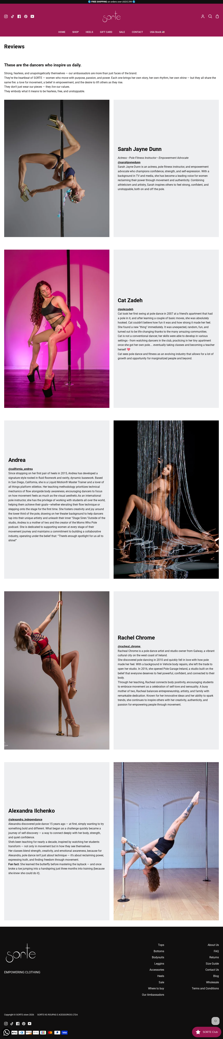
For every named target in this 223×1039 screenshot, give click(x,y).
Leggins (159, 963)
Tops (161, 945)
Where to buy (156, 988)
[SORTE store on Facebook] (18, 1023)
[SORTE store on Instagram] (6, 1023)
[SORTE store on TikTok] (12, 1023)
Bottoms (159, 951)
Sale (161, 982)
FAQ (216, 951)
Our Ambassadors (153, 994)
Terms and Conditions (205, 988)
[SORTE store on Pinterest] (23, 1023)
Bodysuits (158, 957)
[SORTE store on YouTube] (29, 1023)
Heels (160, 976)
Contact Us (212, 969)
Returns (214, 957)
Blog (216, 976)
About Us (213, 945)
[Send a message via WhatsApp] (6, 1032)
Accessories (156, 969)
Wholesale (212, 982)
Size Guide (212, 963)
